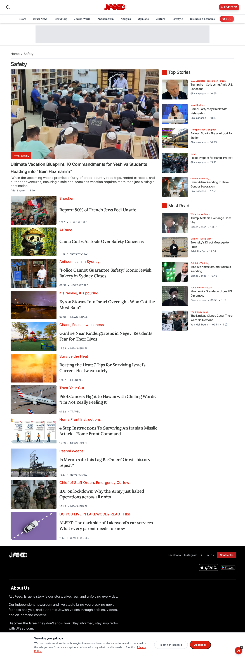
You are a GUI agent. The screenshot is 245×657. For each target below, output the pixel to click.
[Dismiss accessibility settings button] (241, 647)
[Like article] (140, 222)
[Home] (114, 7)
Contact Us (227, 555)
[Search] (8, 7)
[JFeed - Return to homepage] (18, 555)
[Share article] (153, 222)
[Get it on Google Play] (228, 567)
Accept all (200, 644)
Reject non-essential (171, 644)
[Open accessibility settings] (238, 650)
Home (15, 54)
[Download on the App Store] (208, 567)
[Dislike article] (147, 222)
